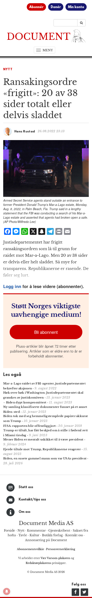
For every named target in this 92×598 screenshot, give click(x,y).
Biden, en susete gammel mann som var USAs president (44, 458)
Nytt (8, 69)
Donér (56, 7)
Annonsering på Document (46, 540)
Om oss (24, 512)
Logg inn (12, 286)
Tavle (22, 535)
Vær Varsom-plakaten (55, 558)
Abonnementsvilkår (31, 549)
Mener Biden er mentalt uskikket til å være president (43, 439)
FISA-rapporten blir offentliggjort (29, 426)
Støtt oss (26, 487)
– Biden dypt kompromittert (24, 402)
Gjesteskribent (59, 530)
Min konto (76, 7)
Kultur (34, 535)
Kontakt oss (74, 535)
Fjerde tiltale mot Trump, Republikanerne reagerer (42, 449)
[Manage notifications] (6, 591)
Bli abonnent (46, 332)
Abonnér (36, 7)
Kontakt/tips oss (32, 500)
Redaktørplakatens (38, 563)
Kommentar (36, 530)
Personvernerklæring (60, 549)
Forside (9, 530)
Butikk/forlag (52, 535)
